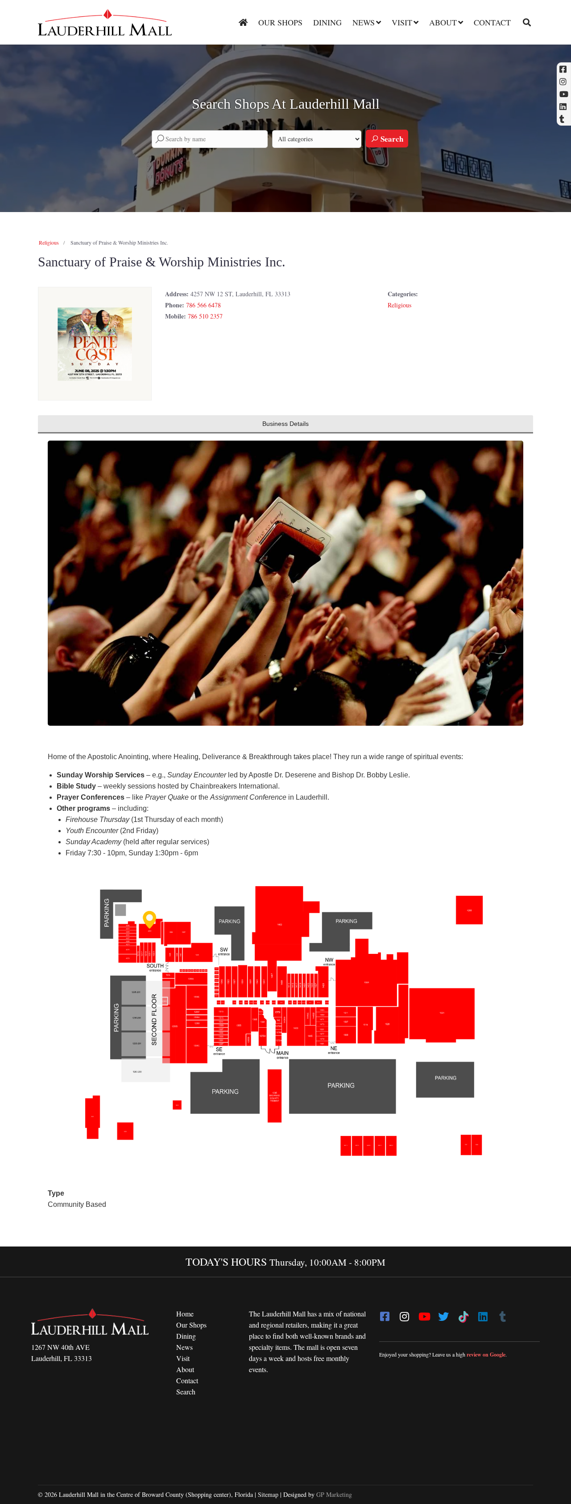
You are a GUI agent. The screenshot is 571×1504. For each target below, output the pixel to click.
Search (391, 138)
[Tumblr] (502, 1313)
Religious (49, 242)
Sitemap (268, 1494)
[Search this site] (523, 22)
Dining (327, 22)
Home (185, 1313)
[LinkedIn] (482, 1313)
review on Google (486, 1354)
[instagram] (404, 1313)
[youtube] (423, 1313)
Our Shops (280, 22)
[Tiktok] (463, 1313)
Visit (402, 22)
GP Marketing (334, 1494)
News (363, 22)
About (443, 22)
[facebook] (384, 1313)
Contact (492, 22)
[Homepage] (243, 22)
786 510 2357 (205, 316)
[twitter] (443, 1313)
